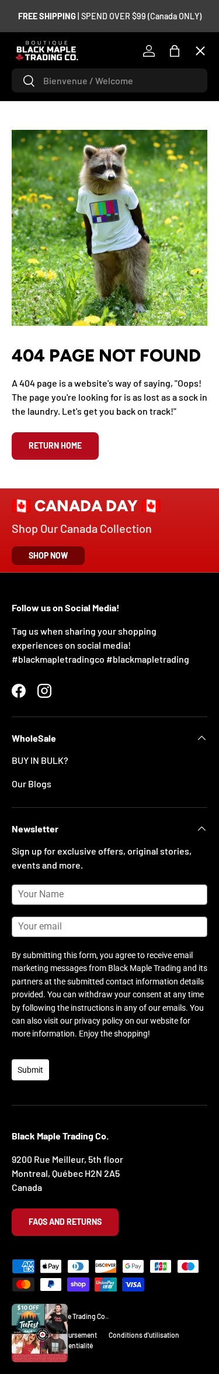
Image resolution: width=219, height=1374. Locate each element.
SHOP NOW (48, 555)
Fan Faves (41, 122)
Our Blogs (31, 783)
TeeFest (37, 79)
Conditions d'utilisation (144, 1335)
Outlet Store (46, 378)
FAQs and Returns (65, 1222)
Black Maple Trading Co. (71, 1316)
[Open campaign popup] (40, 1333)
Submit (30, 1070)
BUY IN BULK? (40, 760)
